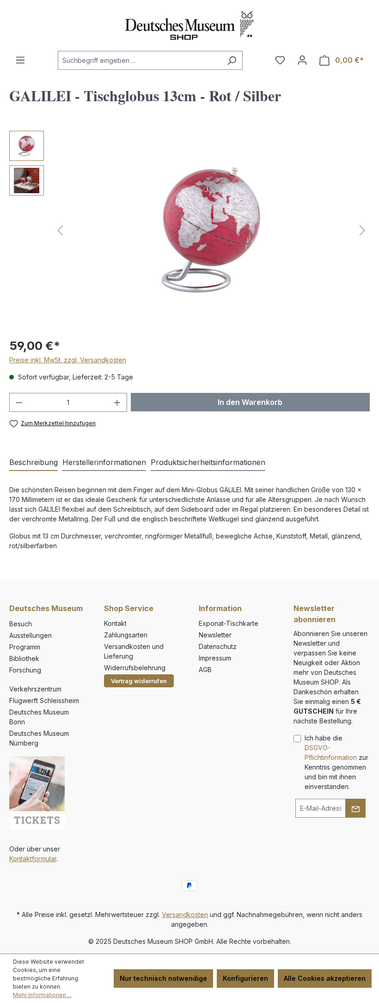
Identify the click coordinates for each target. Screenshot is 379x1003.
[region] (189, 230)
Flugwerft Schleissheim (44, 700)
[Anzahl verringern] (19, 402)
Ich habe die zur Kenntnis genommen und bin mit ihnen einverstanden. (336, 762)
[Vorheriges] (60, 230)
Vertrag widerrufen (139, 681)
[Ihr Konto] (302, 60)
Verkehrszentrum (35, 689)
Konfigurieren (245, 978)
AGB (205, 669)
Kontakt (115, 623)
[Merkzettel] (280, 60)
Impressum (215, 658)
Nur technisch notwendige (163, 978)
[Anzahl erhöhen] (117, 402)
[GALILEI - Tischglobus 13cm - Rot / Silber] (211, 230)
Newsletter (215, 635)
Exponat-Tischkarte (228, 623)
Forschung (25, 670)
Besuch (20, 624)
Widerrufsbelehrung (134, 668)
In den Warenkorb (250, 402)
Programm (24, 647)
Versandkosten (185, 914)
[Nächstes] (362, 230)
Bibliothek (24, 658)
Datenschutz (218, 646)
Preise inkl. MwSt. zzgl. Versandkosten (67, 360)
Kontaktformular (32, 858)
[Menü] (20, 60)
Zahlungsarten (125, 635)
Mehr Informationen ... (42, 994)
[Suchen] (232, 60)
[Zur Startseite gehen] (189, 25)
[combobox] (139, 60)
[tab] (33, 462)
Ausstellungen (30, 635)
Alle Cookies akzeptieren (325, 978)
